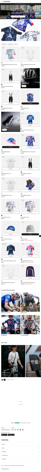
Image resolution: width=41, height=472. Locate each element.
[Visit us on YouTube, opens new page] (18, 430)
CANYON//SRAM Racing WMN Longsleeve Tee (28, 282)
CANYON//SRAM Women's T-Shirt (6, 195)
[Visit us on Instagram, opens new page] (15, 430)
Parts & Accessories (18, 8)
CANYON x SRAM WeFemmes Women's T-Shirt (28, 64)
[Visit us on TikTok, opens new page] (23, 430)
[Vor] (5, 380)
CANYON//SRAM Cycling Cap (5, 151)
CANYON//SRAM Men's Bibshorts (26, 173)
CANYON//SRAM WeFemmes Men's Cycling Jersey (9, 64)
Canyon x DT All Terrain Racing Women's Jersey (8, 260)
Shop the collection (18, 16)
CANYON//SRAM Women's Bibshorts (7, 108)
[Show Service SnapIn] (40, 236)
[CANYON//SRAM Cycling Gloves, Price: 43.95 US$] (30, 185)
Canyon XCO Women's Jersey (5, 217)
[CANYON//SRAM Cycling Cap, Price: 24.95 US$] (10, 141)
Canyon (12, 8)
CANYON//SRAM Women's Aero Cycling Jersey (28, 151)
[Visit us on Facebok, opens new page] (13, 430)
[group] (20, 363)
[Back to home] (6, 1)
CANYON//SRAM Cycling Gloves (26, 195)
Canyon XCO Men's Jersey (25, 217)
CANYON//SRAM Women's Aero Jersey (27, 260)
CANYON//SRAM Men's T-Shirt (6, 173)
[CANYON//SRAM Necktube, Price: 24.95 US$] (30, 97)
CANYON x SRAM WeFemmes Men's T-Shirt (8, 282)
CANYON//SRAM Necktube (25, 108)
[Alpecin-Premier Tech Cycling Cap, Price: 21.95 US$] (10, 228)
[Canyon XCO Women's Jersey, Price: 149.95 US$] (10, 206)
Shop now (23, 86)
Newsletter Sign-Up (6, 429)
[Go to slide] (18, 380)
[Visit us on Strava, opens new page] (20, 430)
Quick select (11, 59)
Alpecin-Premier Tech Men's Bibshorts (7, 86)
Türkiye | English (5, 468)
